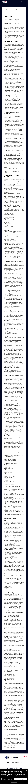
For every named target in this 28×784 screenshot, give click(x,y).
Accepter (21, 779)
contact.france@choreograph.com (14, 762)
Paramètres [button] (14, 782)
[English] (6, 2)
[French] (3, 2)
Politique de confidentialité (11, 775)
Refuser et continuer (7, 779)
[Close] (26, 771)
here (14, 672)
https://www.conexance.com (12, 638)
